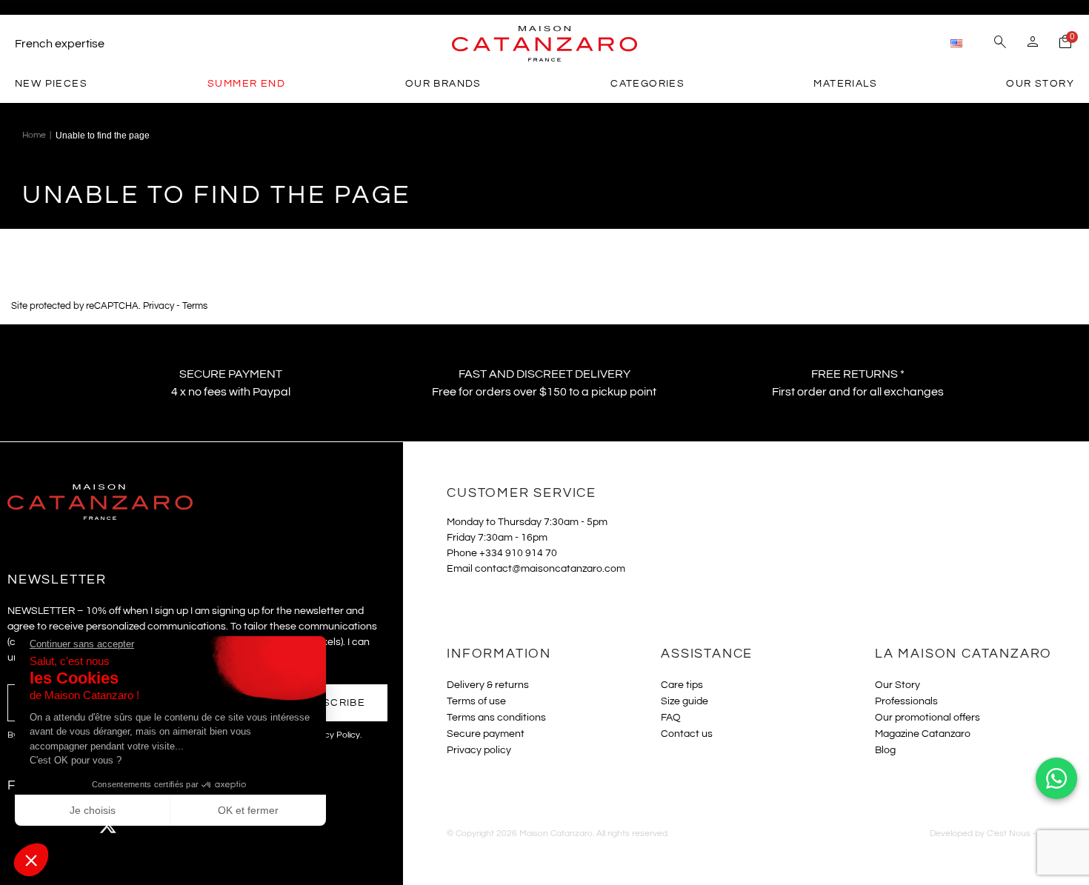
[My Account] (1033, 43)
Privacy (158, 306)
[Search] (1000, 43)
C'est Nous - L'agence (1030, 833)
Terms (194, 306)
